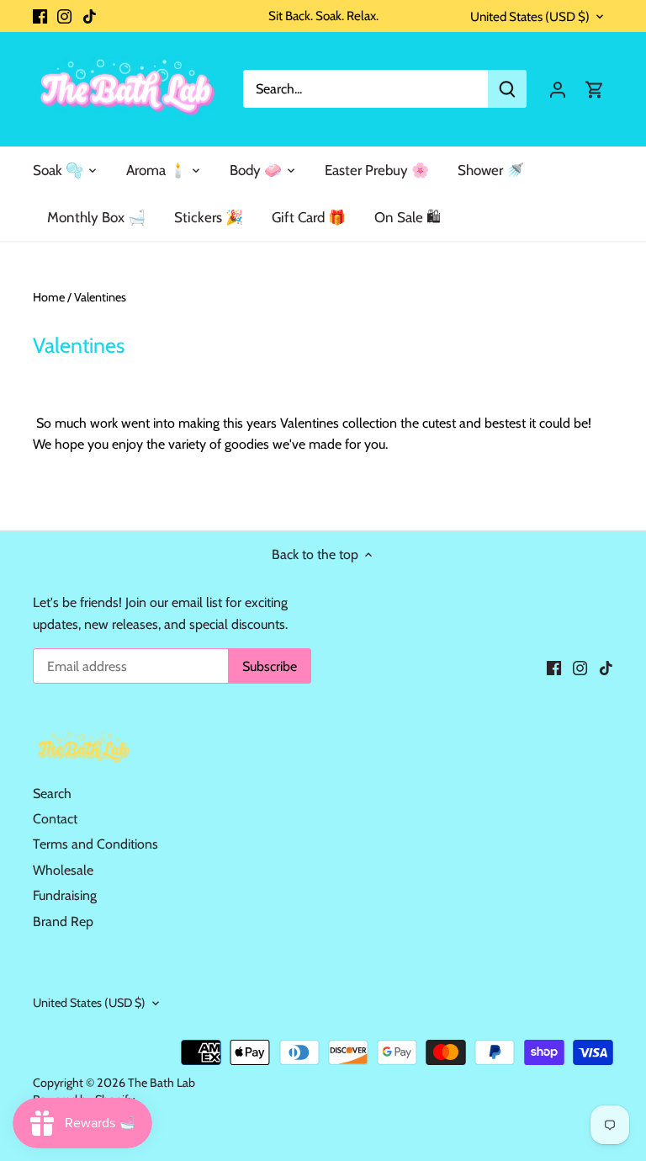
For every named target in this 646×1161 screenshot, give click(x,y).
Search (52, 794)
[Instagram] (64, 16)
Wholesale (63, 870)
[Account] (557, 89)
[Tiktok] (89, 16)
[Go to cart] (595, 89)
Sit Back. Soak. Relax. (323, 16)
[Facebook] (40, 16)
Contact (55, 819)
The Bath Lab (161, 1082)
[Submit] (507, 89)
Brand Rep (63, 921)
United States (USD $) (530, 16)
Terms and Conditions (95, 844)
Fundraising (65, 895)
